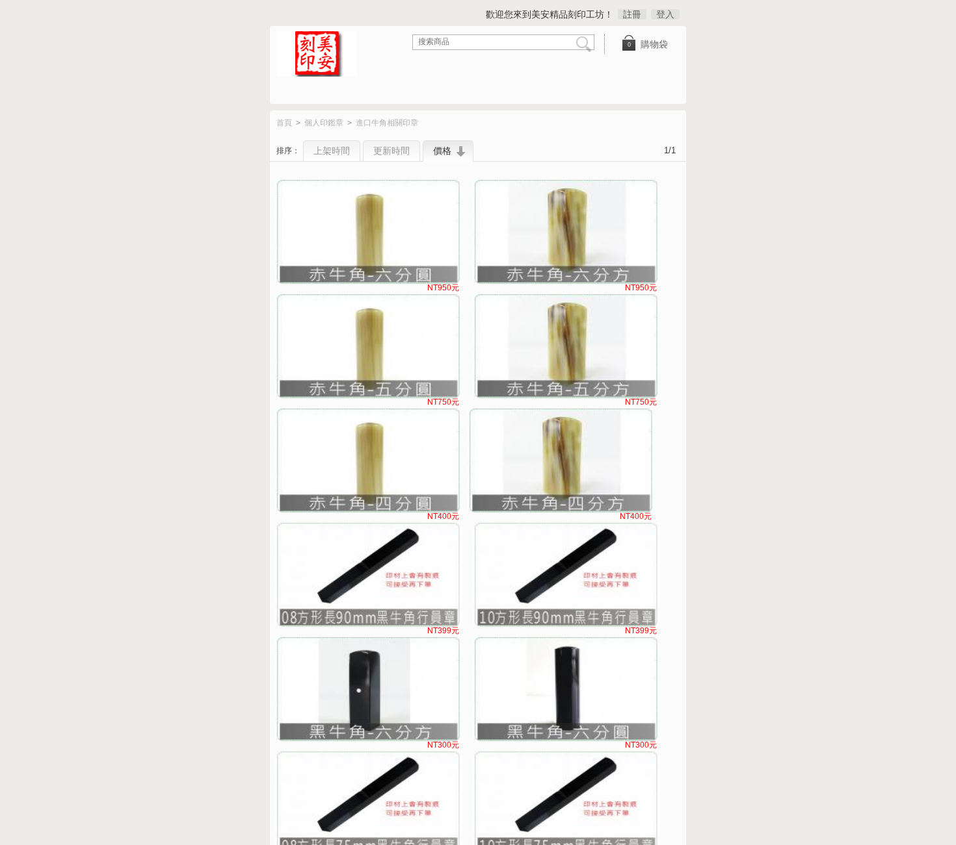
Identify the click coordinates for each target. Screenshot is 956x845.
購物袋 (648, 44)
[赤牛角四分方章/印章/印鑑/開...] (561, 460)
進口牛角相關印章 (387, 122)
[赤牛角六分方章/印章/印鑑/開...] (566, 232)
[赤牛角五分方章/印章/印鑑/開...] (566, 346)
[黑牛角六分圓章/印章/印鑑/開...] (566, 689)
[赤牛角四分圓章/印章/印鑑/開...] (368, 460)
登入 (665, 14)
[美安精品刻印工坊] (325, 55)
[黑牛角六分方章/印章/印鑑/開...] (368, 689)
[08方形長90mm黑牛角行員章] (368, 575)
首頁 (284, 122)
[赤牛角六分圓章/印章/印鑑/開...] (368, 232)
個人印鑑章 (323, 122)
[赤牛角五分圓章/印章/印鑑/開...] (368, 346)
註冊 (632, 14)
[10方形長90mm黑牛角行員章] (566, 575)
